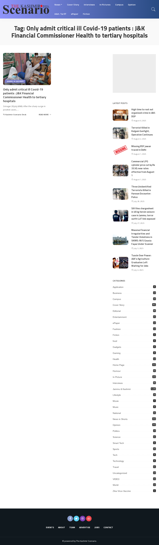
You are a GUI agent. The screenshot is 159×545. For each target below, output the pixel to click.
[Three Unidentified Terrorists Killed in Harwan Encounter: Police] (120, 194)
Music (115, 407)
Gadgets (117, 347)
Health (116, 359)
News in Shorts (120, 419)
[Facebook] (70, 518)
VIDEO (116, 479)
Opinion (116, 425)
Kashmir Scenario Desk (15, 114)
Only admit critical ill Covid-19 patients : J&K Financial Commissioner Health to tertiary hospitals (24, 95)
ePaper (116, 323)
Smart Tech (118, 443)
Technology (118, 461)
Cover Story (118, 305)
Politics (116, 431)
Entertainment (120, 317)
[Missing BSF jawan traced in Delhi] (120, 150)
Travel (116, 467)
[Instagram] (82, 518)
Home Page (118, 365)
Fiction (116, 335)
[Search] (153, 9)
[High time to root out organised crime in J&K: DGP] (120, 115)
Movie (116, 401)
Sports (116, 449)
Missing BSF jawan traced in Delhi (141, 148)
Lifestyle (117, 395)
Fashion (117, 329)
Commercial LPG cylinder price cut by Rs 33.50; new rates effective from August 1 (143, 168)
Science (116, 437)
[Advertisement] (134, 73)
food (115, 341)
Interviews (118, 383)
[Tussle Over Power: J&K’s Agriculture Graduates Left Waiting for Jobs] (120, 262)
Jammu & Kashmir (15, 81)
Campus (117, 299)
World (115, 485)
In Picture (117, 377)
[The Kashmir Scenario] (26, 9)
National (117, 413)
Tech (115, 455)
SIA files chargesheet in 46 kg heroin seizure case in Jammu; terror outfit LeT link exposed (143, 214)
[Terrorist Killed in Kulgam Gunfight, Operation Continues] (120, 133)
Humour (117, 371)
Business (117, 293)
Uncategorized (120, 473)
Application (118, 287)
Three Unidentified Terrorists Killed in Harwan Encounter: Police (141, 192)
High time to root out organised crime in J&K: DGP (143, 113)
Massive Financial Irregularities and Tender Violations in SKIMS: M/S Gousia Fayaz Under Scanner (142, 237)
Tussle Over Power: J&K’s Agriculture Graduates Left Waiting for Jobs (141, 261)
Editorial (117, 311)
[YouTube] (89, 518)
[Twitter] (76, 518)
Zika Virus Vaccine (122, 491)
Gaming (116, 353)
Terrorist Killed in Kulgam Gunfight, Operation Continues (142, 131)
